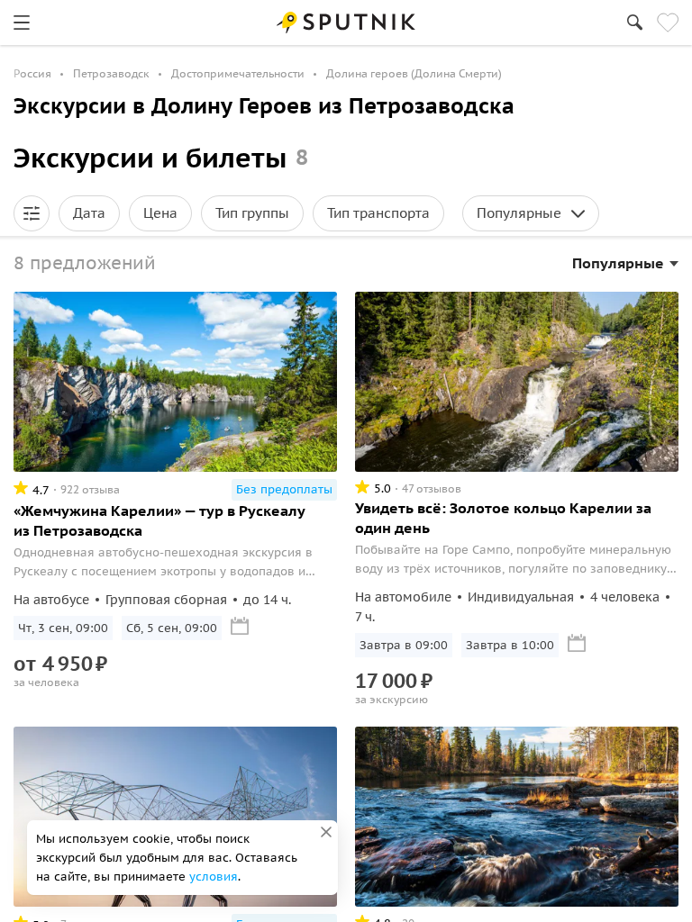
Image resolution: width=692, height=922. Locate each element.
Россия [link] (32, 73)
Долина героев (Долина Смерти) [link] (414, 73)
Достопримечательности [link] (238, 73)
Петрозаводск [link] (111, 73)
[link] (22, 22)
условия (213, 876)
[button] (32, 213)
